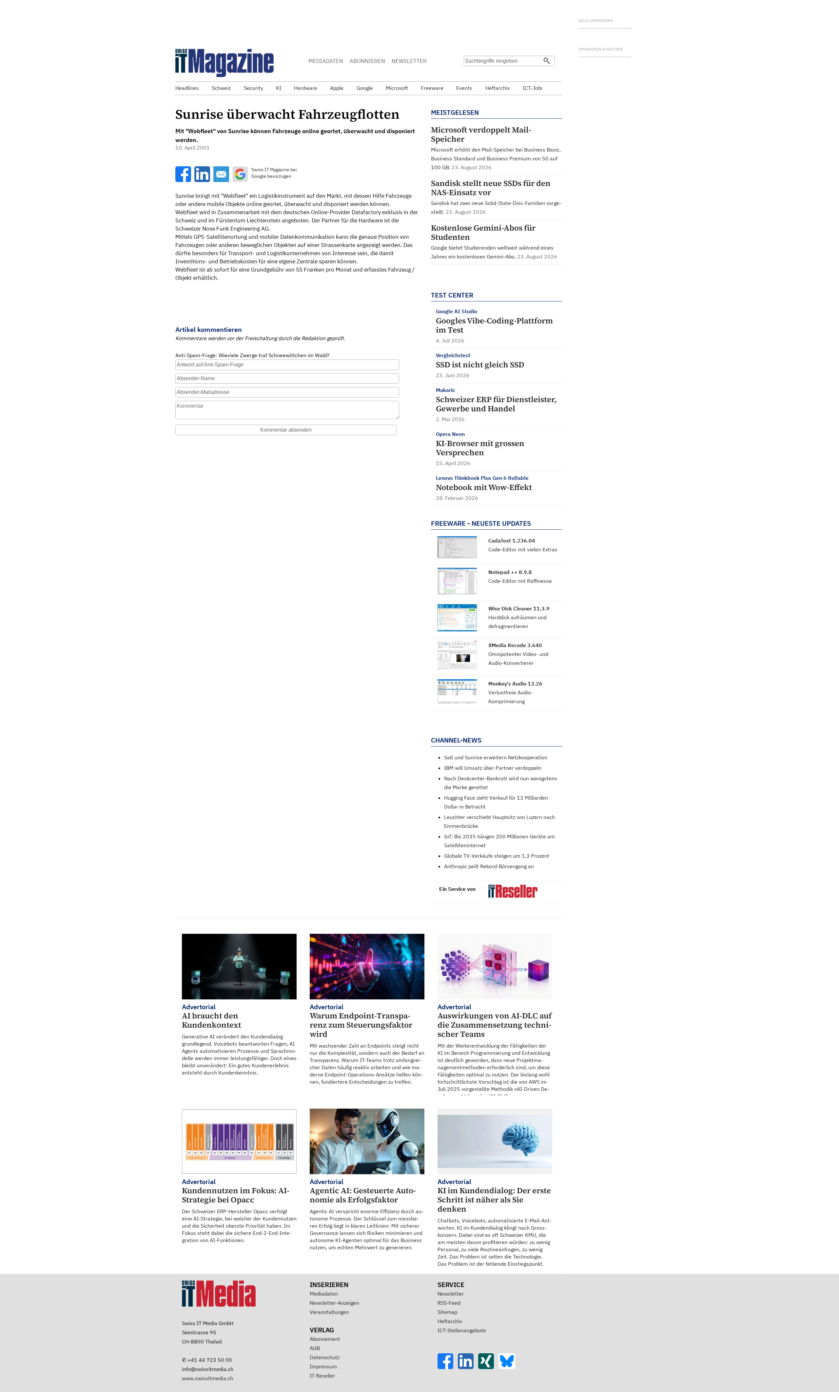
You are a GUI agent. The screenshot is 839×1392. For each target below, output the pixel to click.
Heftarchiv (450, 1321)
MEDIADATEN (325, 61)
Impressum (323, 1366)
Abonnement (325, 1339)
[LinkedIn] (468, 1367)
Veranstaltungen (329, 1312)
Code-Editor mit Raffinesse (520, 581)
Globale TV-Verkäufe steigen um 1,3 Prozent (496, 855)
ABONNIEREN (367, 61)
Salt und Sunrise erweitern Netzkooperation (495, 757)
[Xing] (488, 1367)
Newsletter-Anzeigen (334, 1303)
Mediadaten (324, 1293)
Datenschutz (325, 1357)
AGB (315, 1348)
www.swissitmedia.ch (207, 1378)
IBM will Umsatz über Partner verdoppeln (492, 768)
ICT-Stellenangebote (462, 1330)
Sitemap (447, 1312)
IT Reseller (322, 1375)
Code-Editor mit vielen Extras (522, 549)
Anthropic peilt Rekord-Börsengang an (489, 866)
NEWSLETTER (409, 61)
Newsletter (451, 1293)
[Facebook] (448, 1367)
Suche (471, 74)
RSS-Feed (449, 1303)
